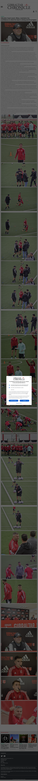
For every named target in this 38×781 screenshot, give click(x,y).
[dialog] (19, 390)
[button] (19, 389)
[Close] (30, 377)
